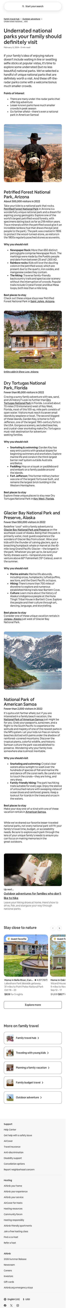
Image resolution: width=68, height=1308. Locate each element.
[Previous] (53, 928)
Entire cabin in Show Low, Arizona (21, 371)
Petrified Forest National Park (21, 209)
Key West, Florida (44, 498)
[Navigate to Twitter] (11, 1305)
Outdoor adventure (31, 19)
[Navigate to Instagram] (17, 1305)
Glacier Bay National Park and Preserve (26, 529)
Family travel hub (11, 19)
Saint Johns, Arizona (42, 301)
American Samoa (36, 812)
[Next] (59, 928)
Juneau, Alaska (13, 619)
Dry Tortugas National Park (27, 401)
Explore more (33, 1005)
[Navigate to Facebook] (5, 1305)
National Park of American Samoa (23, 719)
